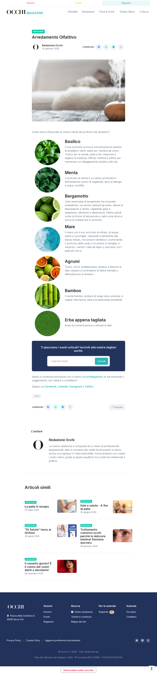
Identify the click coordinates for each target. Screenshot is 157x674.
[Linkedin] (142, 640)
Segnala (118, 407)
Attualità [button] (72, 11)
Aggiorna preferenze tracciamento (62, 640)
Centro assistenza (83, 612)
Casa (36, 396)
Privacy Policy (14, 640)
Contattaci (131, 616)
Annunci (48, 612)
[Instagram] (148, 640)
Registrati (106, 612)
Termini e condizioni (81, 616)
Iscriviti (101, 361)
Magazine (49, 621)
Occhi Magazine (92, 376)
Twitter (89, 386)
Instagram (76, 386)
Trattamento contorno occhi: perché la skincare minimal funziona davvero (92, 536)
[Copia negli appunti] (121, 47)
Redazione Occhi (52, 45)
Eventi (47, 616)
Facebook (50, 386)
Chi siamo (131, 612)
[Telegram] (113, 47)
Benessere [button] (88, 11)
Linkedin (63, 386)
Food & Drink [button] (107, 11)
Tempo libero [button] (127, 11)
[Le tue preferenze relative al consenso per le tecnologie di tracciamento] (152, 669)
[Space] (16, 606)
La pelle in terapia (37, 506)
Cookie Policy (33, 640)
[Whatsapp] (106, 47)
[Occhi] (25, 11)
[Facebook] (99, 47)
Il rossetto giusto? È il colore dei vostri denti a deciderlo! (38, 567)
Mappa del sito (78, 621)
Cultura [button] (144, 11)
